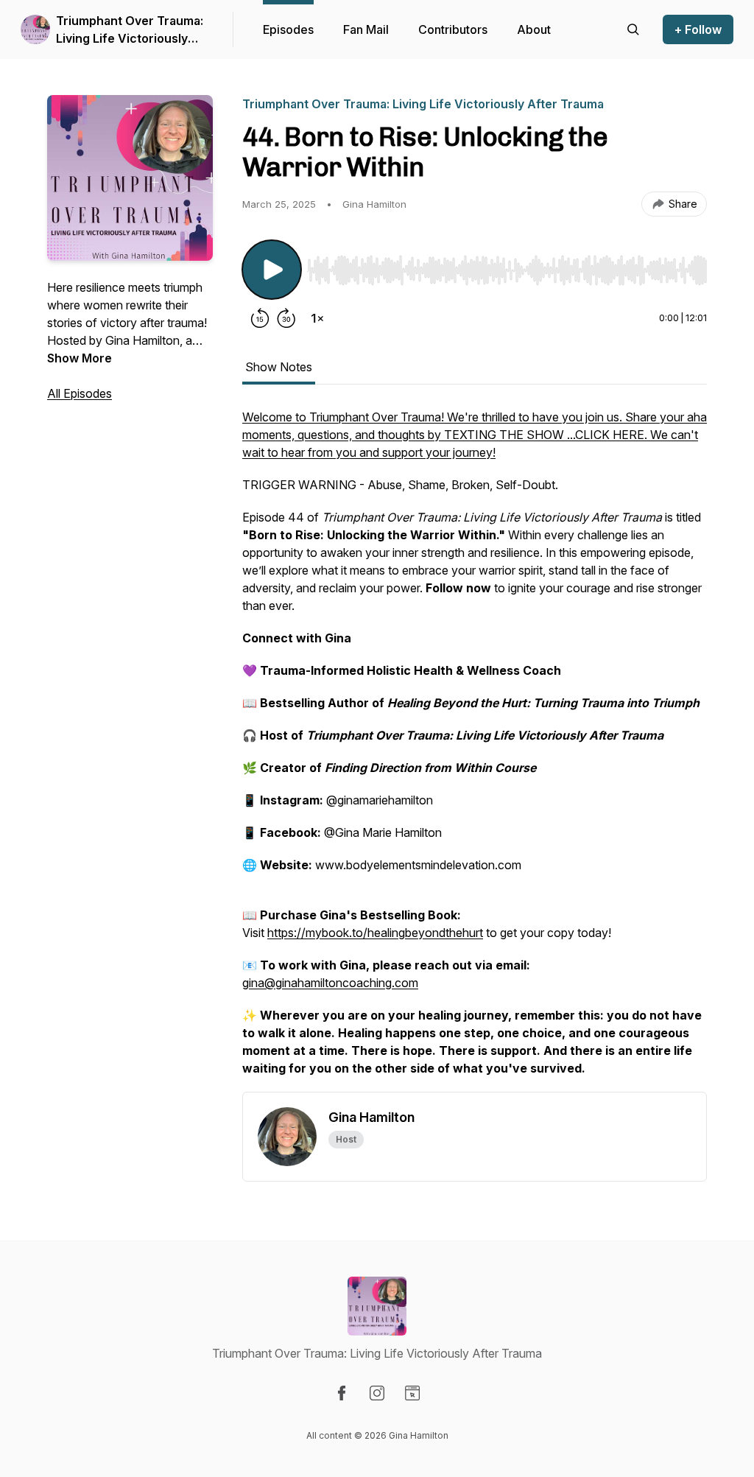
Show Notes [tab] (278, 366)
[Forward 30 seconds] (286, 318)
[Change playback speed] (317, 318)
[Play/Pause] (271, 269)
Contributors (452, 29)
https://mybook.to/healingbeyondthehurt (375, 932)
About (534, 29)
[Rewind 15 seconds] (260, 318)
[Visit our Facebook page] (341, 1393)
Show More (79, 358)
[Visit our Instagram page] (377, 1393)
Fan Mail (366, 29)
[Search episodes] (633, 29)
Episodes (288, 29)
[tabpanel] (474, 750)
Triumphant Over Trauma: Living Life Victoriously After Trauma (129, 30)
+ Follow (698, 29)
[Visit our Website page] (412, 1393)
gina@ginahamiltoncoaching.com (330, 982)
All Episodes (79, 393)
